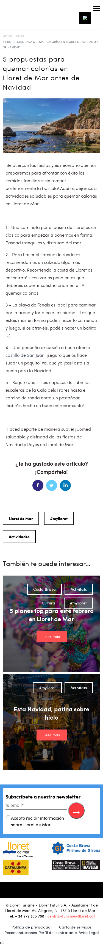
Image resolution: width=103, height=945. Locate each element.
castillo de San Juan (24, 355)
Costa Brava (44, 589)
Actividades (19, 536)
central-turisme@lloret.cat (71, 916)
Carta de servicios (75, 927)
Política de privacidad (31, 927)
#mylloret (59, 518)
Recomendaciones (20, 932)
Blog (20, 36)
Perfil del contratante (57, 932)
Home (7, 36)
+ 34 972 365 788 (29, 916)
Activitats (79, 589)
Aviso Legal (89, 932)
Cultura (48, 603)
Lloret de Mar (21, 518)
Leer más (51, 636)
